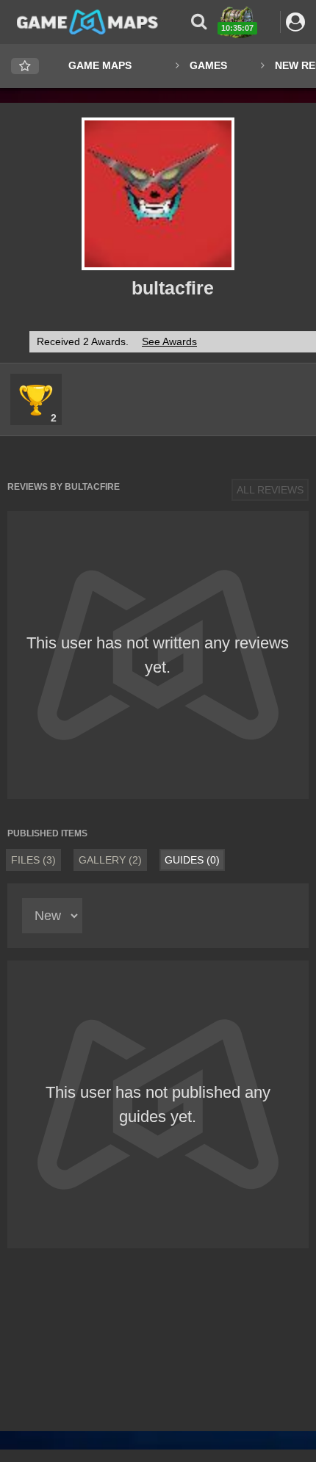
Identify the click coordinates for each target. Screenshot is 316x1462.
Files (33, 860)
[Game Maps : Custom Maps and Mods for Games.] (87, 21)
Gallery (110, 860)
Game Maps (100, 65)
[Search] (199, 21)
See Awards (169, 341)
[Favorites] (25, 66)
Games (208, 65)
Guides (192, 860)
